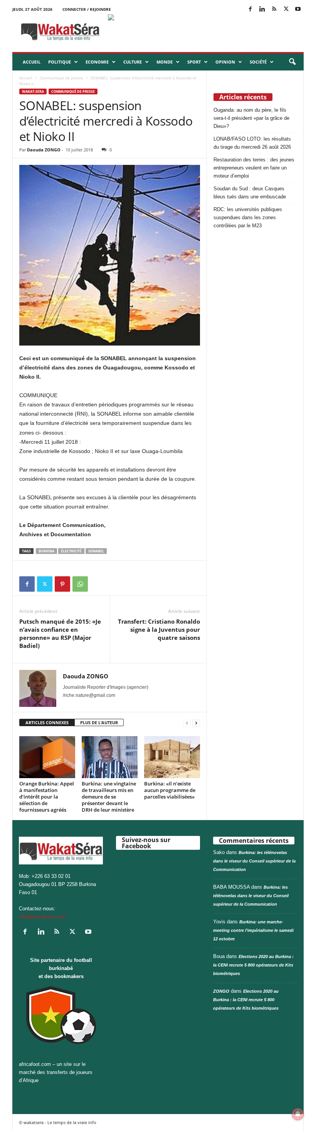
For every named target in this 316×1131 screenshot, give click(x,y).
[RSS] (274, 9)
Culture (132, 62)
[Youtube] (298, 9)
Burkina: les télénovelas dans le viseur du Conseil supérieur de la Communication (254, 861)
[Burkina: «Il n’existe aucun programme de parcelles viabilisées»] (172, 757)
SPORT (194, 62)
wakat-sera (33, 91)
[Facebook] (250, 9)
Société (258, 62)
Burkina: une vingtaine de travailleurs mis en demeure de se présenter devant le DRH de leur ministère (109, 796)
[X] (286, 9)
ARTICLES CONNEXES (47, 722)
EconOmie (97, 62)
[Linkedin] (262, 9)
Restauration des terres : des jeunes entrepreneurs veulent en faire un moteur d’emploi (253, 168)
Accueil (31, 62)
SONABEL (96, 551)
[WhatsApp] (80, 584)
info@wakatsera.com (42, 917)
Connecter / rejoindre (86, 9)
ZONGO (221, 991)
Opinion (225, 62)
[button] (292, 62)
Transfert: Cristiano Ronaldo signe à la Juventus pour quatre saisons (159, 629)
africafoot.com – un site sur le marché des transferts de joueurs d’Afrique (55, 1072)
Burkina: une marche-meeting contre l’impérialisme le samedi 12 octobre (253, 930)
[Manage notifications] (298, 1114)
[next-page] (196, 723)
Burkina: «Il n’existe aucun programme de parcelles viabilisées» (169, 790)
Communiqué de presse (61, 78)
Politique (59, 62)
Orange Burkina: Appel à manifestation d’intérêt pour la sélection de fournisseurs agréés (46, 796)
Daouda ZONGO (44, 150)
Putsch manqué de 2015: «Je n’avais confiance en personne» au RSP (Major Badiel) (60, 633)
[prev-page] (187, 723)
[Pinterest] (62, 584)
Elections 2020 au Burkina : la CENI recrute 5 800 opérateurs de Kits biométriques (253, 965)
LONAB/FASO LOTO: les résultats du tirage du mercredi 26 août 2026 (252, 143)
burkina (46, 551)
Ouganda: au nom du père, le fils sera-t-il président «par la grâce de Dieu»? (251, 118)
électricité (71, 551)
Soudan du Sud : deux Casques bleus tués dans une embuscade (249, 193)
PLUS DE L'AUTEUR (99, 722)
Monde (164, 62)
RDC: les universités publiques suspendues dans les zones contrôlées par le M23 (247, 217)
